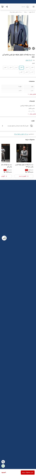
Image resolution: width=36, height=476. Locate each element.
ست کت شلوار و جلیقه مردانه (16, 12)
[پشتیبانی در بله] (4, 238)
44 (32, 68)
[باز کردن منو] (33, 6)
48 (21, 68)
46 (27, 68)
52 (10, 68)
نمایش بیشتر (33, 94)
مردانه (25, 12)
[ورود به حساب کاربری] (7, 7)
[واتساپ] (3, 466)
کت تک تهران (32, 12)
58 (27, 72)
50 (16, 68)
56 (21, 72)
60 (32, 72)
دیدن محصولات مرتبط (27, 472)
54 (5, 68)
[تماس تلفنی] (3, 462)
